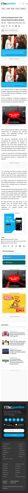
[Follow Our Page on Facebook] (6, 419)
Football (5, 468)
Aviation (5, 446)
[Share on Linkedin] (19, 26)
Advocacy (5, 452)
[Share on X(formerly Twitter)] (9, 26)
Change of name (20, 476)
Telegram (8, 257)
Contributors (6, 444)
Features (5, 464)
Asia (4, 456)
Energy (5, 450)
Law (16, 474)
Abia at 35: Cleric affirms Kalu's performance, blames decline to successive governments (18, 343)
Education (21, 450)
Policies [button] (5, 483)
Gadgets (17, 472)
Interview (17, 468)
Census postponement (7, 241)
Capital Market (7, 448)
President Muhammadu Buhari (9, 243)
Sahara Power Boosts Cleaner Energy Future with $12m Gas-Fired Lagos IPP (18, 334)
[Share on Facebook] (6, 26)
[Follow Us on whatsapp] (22, 419)
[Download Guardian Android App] (8, 425)
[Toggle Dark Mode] (22, 3)
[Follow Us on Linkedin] (18, 419)
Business (23, 8)
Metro (12, 8)
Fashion (5, 466)
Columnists (22, 454)
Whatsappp (8, 262)
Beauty (21, 448)
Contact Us (13, 483)
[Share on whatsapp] (12, 26)
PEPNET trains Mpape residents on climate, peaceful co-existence (17, 352)
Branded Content (8, 458)
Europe (21, 446)
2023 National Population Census (10, 239)
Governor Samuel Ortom (20, 241)
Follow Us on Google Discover (10, 30)
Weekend (18, 466)
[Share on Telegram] (16, 26)
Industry (5, 470)
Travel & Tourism (19, 464)
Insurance (6, 472)
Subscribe (14, 435)
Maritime (5, 474)
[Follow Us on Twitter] (10, 419)
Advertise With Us (14, 481)
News (3, 8)
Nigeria (21, 456)
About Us (5, 481)
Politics (18, 8)
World (4, 476)
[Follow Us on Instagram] (14, 419)
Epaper (8, 8)
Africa (4, 454)
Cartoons (21, 452)
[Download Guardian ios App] (20, 425)
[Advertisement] (14, 385)
